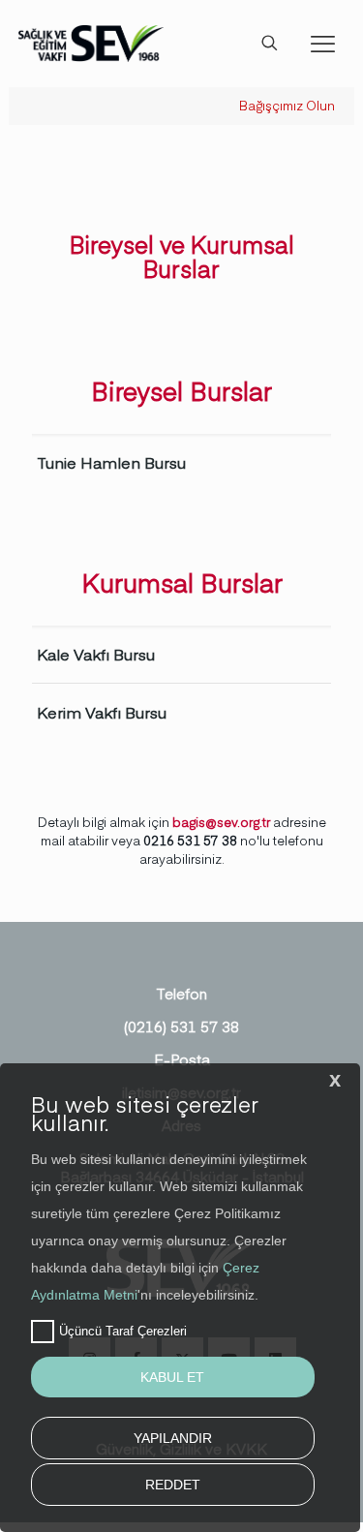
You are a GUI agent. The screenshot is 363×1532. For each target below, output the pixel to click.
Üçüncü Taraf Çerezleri (123, 1331)
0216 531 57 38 (190, 840)
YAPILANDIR (173, 1438)
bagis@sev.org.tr (221, 822)
